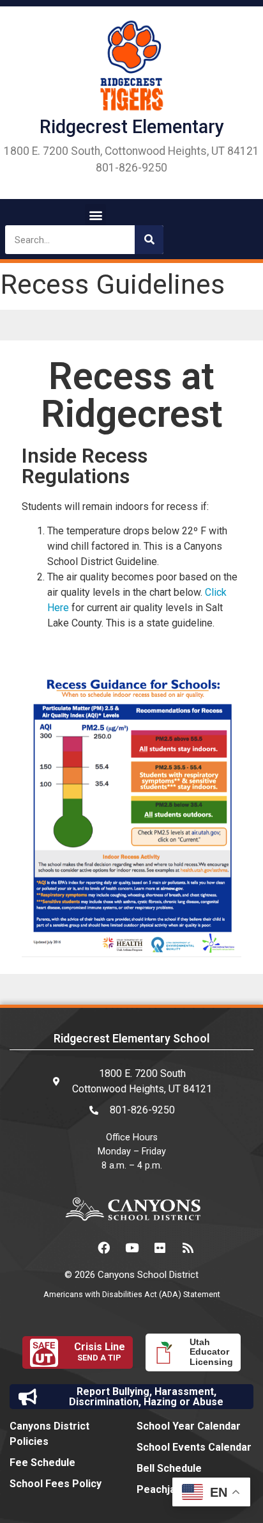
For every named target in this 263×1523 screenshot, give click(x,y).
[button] (95, 214)
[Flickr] (159, 1248)
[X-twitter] (75, 1248)
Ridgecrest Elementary (132, 127)
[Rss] (188, 1248)
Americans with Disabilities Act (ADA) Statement (131, 1294)
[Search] (149, 239)
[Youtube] (131, 1248)
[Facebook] (103, 1248)
